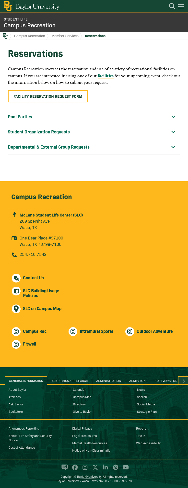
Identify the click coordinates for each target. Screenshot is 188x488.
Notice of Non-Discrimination (92, 450)
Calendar (79, 389)
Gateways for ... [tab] (168, 380)
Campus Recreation (30, 25)
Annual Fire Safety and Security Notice (30, 437)
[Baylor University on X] (94, 469)
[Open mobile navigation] (182, 7)
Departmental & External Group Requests (49, 147)
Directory (79, 404)
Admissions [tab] (138, 380)
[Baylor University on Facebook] (74, 469)
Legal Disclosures (84, 435)
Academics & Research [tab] (70, 380)
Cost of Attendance (22, 447)
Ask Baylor (16, 404)
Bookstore (16, 411)
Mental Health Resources (89, 443)
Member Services (65, 35)
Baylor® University (89, 476)
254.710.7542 (33, 254)
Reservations (95, 35)
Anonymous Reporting (24, 428)
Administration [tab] (108, 380)
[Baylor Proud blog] (64, 469)
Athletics (15, 396)
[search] (170, 7)
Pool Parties (20, 116)
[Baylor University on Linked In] (104, 469)
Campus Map (82, 396)
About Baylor (17, 389)
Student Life (16, 19)
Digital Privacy (82, 428)
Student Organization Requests (39, 132)
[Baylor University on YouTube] (124, 469)
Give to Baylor (82, 411)
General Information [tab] (26, 380)
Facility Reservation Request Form (47, 96)
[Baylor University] (31, 6)
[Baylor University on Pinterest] (115, 469)
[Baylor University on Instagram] (84, 469)
